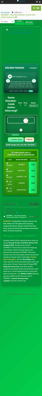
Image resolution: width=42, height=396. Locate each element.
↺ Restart (29, 139)
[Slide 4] (26, 91)
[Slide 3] (21, 91)
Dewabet (6, 12)
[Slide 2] (16, 91)
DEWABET (7, 221)
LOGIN (19, 21)
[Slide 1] (11, 91)
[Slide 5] (31, 91)
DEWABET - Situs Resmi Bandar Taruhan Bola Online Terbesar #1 (22, 216)
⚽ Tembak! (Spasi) (15, 139)
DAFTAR (29, 22)
